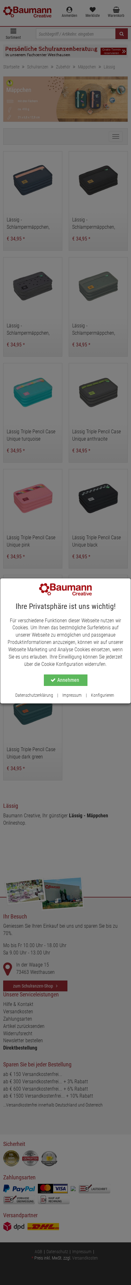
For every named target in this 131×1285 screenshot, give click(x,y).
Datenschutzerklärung (34, 695)
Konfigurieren (102, 695)
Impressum (72, 695)
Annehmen (68, 680)
